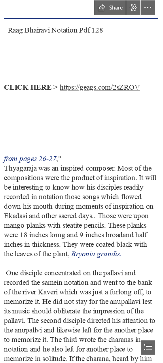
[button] (110, 7)
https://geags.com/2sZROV (100, 87)
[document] (81, 181)
